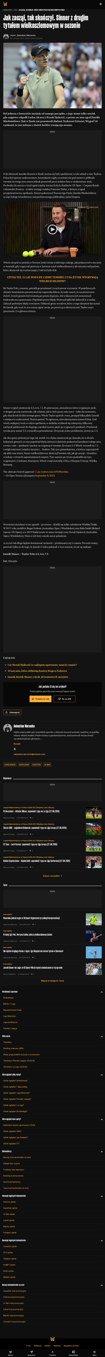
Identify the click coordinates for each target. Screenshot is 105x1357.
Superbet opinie (10, 1208)
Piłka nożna (6, 1036)
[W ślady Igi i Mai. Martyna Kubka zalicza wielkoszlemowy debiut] (52, 936)
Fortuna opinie (9, 1202)
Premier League (10, 1028)
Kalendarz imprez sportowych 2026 (19, 1125)
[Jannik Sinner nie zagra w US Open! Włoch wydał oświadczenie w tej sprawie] (52, 969)
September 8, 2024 (45, 475)
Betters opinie (9, 1277)
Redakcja (37, 1346)
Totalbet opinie (9, 1258)
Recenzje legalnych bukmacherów (14, 1195)
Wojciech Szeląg (8, 818)
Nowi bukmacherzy (11, 1182)
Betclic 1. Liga (9, 1004)
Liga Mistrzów (9, 1016)
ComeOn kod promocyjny (14, 1321)
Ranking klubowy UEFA (13, 1048)
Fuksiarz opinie (9, 1232)
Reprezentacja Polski (12, 1010)
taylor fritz (37, 765)
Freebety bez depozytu (13, 1169)
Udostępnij (14, 712)
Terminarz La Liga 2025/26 (15, 1067)
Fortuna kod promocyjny (14, 1297)
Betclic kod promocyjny (13, 1315)
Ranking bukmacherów (13, 1176)
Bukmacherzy (6, 1151)
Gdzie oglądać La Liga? (13, 1105)
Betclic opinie (9, 1226)
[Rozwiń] (101, 991)
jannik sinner (24, 765)
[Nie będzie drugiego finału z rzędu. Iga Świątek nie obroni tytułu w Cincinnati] (52, 952)
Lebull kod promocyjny (13, 1309)
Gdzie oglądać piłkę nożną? (11, 1074)
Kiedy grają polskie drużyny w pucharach (21, 1054)
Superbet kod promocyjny (14, 1291)
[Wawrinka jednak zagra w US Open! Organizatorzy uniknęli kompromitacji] (52, 919)
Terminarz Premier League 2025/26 (19, 1060)
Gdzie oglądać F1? (11, 1143)
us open (47, 765)
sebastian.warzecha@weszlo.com (29, 754)
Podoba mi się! (42, 699)
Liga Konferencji (10, 1022)
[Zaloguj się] (101, 4)
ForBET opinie (9, 1265)
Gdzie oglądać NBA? (12, 1131)
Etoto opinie (8, 1271)
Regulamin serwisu (71, 1346)
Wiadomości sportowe (10, 991)
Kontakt (48, 1346)
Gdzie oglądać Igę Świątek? (15, 1137)
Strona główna (7, 10)
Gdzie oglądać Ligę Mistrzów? (16, 1093)
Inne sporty (7, 914)
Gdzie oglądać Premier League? (17, 1099)
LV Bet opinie (9, 1214)
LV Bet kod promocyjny (13, 1303)
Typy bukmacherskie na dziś (15, 1188)
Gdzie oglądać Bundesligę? (15, 1111)
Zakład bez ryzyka (11, 1163)
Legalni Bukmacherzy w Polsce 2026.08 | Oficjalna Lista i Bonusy (28, 808)
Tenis (15, 10)
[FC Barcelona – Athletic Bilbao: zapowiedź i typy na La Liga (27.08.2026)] (52, 812)
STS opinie (8, 1252)
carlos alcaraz (10, 765)
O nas (28, 1346)
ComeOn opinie (10, 1246)
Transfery (7, 1042)
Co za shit (66, 699)
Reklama (57, 1346)
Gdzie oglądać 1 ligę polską (15, 1087)
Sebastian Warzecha (26, 35)
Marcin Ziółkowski (9, 974)
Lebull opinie (8, 1220)
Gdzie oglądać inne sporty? (11, 1119)
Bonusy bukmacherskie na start (17, 1157)
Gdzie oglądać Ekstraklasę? (15, 1080)
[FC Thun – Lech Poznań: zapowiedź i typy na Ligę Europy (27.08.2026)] (52, 845)
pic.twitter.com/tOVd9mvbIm (52, 471)
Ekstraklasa (8, 997)
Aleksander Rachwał (10, 957)
